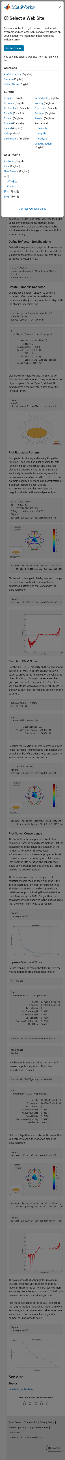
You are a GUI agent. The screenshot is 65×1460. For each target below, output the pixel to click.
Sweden (38, 118)
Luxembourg (11, 138)
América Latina (12, 74)
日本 (6, 191)
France (8, 123)
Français (42, 138)
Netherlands (41, 98)
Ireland (8, 128)
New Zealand (11, 171)
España (8, 113)
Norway (38, 103)
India (7, 166)
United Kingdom (43, 143)
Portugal (39, 113)
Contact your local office (32, 208)
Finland (8, 118)
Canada (8, 79)
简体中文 (12, 181)
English (42, 133)
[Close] (59, 7)
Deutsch (42, 128)
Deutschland (11, 108)
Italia (7, 133)
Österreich (40, 108)
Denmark (9, 103)
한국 (6, 196)
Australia (9, 161)
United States (11, 84)
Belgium (8, 98)
